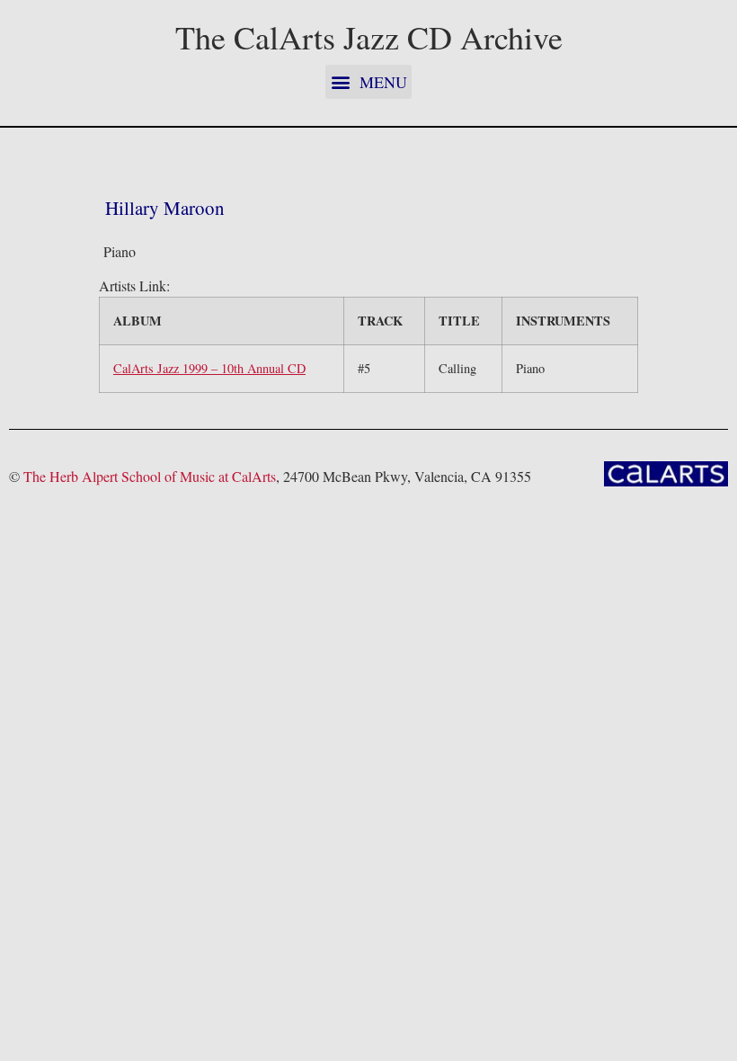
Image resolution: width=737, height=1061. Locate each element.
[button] (368, 82)
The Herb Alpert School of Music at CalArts (149, 476)
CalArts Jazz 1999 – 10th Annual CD (209, 368)
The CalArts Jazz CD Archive (369, 36)
